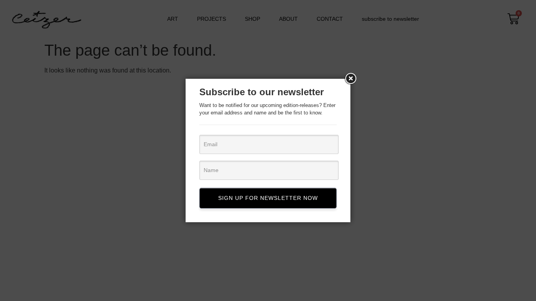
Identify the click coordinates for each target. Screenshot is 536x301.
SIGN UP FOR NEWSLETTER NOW (268, 198)
